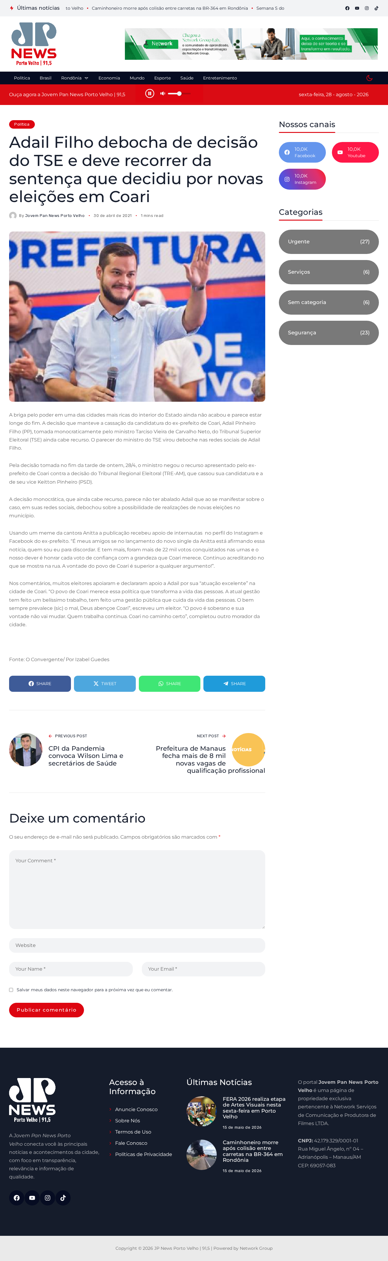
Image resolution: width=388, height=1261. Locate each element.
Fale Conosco (131, 1143)
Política (21, 124)
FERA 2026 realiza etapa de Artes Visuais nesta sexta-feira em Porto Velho (254, 1108)
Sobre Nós (127, 1121)
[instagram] (367, 8)
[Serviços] (329, 272)
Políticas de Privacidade (143, 1154)
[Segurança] (329, 333)
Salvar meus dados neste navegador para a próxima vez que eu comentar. (95, 989)
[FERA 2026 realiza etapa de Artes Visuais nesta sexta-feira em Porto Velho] (201, 1111)
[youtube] (357, 8)
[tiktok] (376, 8)
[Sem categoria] (329, 302)
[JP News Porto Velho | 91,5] (34, 44)
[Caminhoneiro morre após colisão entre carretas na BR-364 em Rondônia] (201, 1155)
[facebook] (347, 8)
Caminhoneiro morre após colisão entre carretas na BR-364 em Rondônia (253, 1151)
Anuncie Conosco (136, 1109)
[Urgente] (329, 242)
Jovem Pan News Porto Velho (55, 215)
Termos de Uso (133, 1132)
